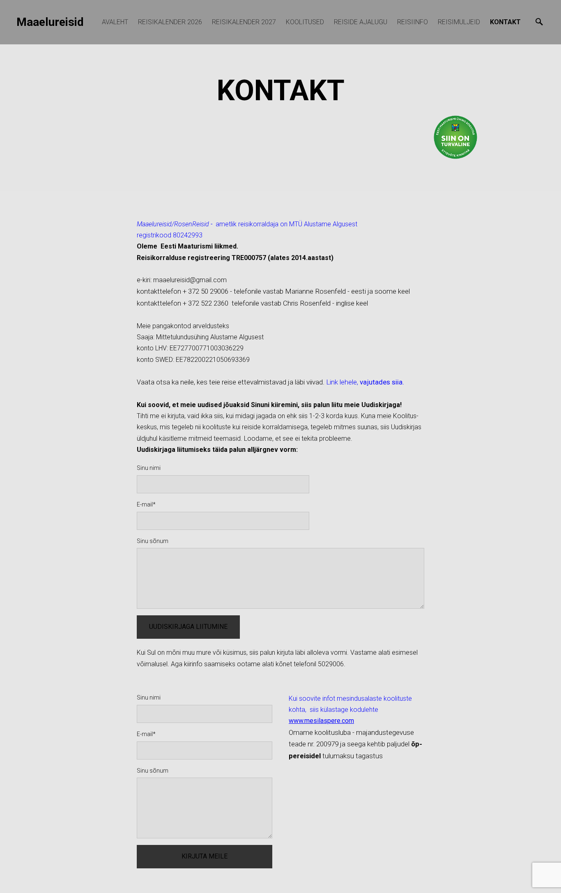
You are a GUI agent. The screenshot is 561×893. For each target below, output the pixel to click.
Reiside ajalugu (360, 22)
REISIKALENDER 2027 (244, 22)
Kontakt (505, 22)
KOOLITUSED (305, 22)
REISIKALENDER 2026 (170, 22)
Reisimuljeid (459, 22)
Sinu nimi (149, 468)
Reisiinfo (412, 22)
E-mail (145, 504)
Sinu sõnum (152, 541)
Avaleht (115, 22)
